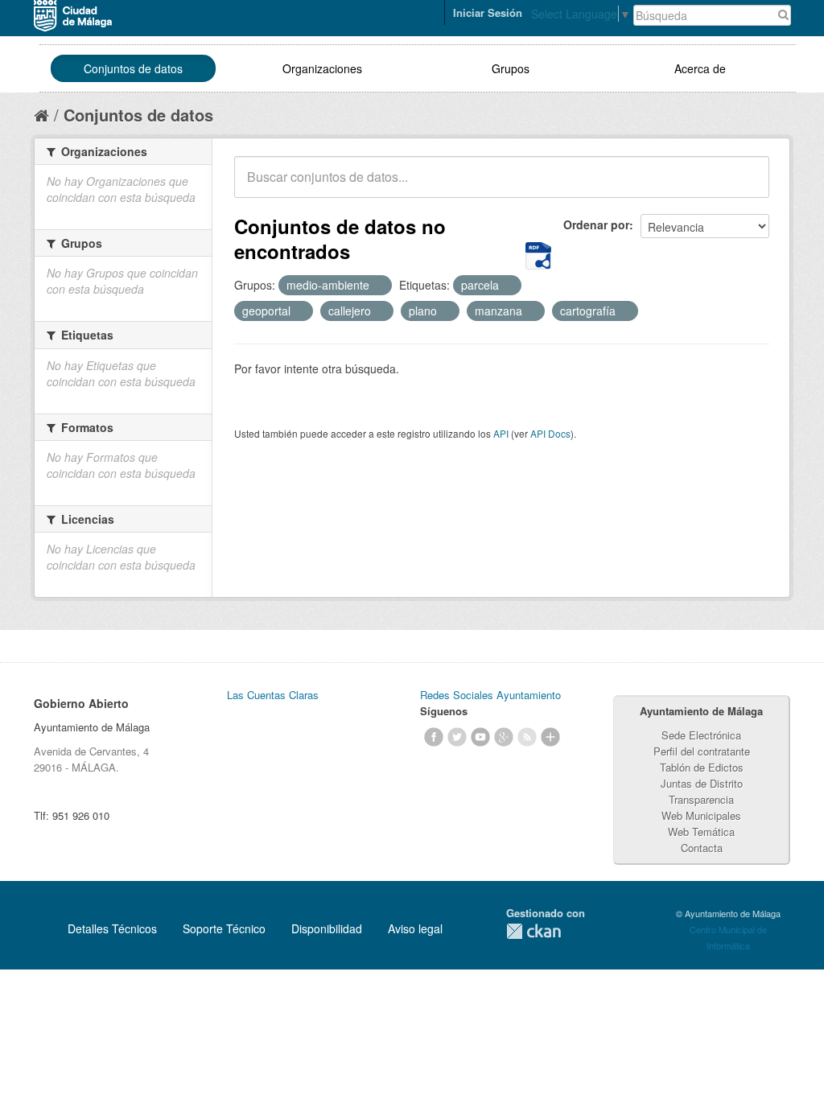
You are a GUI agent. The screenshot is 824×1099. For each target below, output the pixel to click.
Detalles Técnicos (112, 928)
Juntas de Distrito (702, 783)
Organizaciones (322, 68)
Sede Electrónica (701, 735)
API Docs (550, 433)
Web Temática (701, 831)
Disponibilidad (326, 928)
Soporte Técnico (224, 928)
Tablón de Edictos (702, 767)
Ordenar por (596, 224)
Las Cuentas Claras (273, 694)
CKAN (533, 931)
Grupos (510, 68)
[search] (746, 186)
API (501, 433)
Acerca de (700, 68)
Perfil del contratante (701, 751)
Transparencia (701, 799)
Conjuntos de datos (133, 68)
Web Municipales (701, 815)
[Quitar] (378, 285)
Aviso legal (415, 928)
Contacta (702, 847)
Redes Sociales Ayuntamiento (490, 694)
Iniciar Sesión (487, 12)
